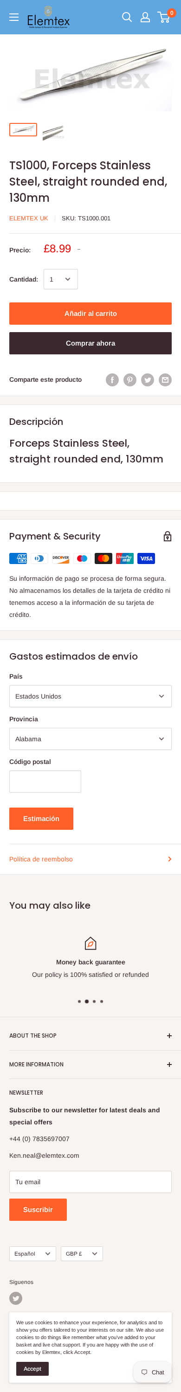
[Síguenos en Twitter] (15, 1298)
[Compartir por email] (165, 379)
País (16, 676)
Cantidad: (23, 279)
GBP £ (74, 1254)
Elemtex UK (28, 218)
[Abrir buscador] (127, 17)
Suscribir (38, 1209)
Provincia (23, 719)
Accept (32, 1369)
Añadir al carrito (91, 313)
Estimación (41, 818)
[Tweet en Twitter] (147, 379)
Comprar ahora (90, 343)
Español (24, 1254)
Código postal (30, 761)
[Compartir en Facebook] (112, 379)
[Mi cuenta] (145, 17)
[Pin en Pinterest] (129, 379)
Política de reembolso (41, 859)
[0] (164, 17)
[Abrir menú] (14, 17)
